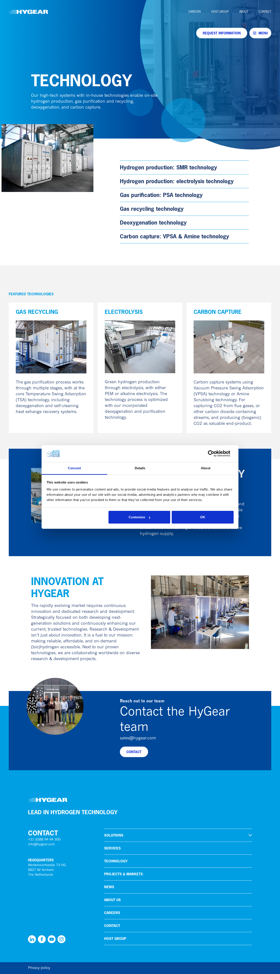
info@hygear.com (41, 844)
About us (112, 899)
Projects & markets (123, 874)
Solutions (113, 835)
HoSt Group (220, 11)
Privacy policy (39, 968)
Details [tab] (140, 468)
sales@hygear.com (138, 738)
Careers (194, 11)
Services (112, 848)
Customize (137, 517)
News (109, 886)
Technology (116, 861)
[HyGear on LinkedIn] (32, 939)
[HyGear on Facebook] (42, 939)
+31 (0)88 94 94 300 (44, 839)
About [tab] (205, 468)
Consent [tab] (74, 468)
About (243, 11)
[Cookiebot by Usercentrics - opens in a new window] (214, 453)
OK (202, 517)
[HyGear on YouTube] (52, 939)
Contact (265, 11)
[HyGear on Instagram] (61, 939)
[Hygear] (28, 12)
